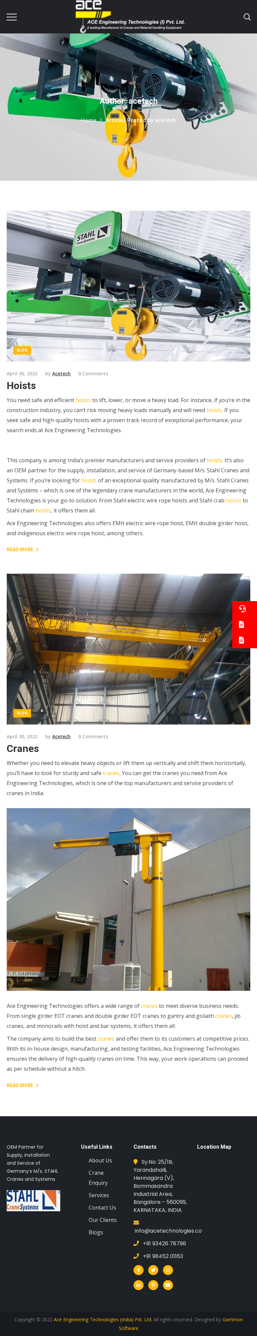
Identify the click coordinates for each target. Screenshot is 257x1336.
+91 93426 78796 (164, 1243)
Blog (22, 350)
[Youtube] (168, 1285)
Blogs (96, 1232)
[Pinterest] (153, 1285)
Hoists (21, 385)
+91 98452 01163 (163, 1256)
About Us (100, 1160)
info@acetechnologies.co (168, 1231)
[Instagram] (168, 1270)
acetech (61, 373)
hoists (83, 400)
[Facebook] (139, 1270)
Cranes (23, 748)
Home (88, 120)
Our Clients (103, 1220)
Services (99, 1195)
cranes (111, 773)
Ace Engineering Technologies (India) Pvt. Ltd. (103, 1319)
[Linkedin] (139, 1285)
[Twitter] (153, 1270)
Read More (20, 549)
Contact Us (102, 1207)
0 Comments (93, 373)
